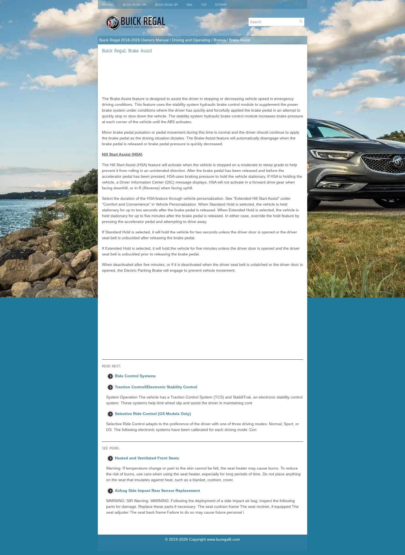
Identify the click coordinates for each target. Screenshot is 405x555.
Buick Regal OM (134, 4)
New (189, 4)
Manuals (108, 4)
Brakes (220, 40)
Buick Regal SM (166, 4)
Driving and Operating (191, 40)
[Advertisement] (202, 74)
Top (203, 4)
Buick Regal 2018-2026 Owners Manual (134, 40)
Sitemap (220, 4)
